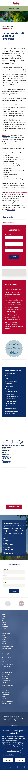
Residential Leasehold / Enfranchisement (12, 402)
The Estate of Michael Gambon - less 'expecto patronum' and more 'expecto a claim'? (14, 325)
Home (3, 26)
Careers (7, 378)
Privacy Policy (11, 209)
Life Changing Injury (11, 391)
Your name (8, 234)
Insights (4, 622)
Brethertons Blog (10, 373)
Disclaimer (5, 720)
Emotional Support (10, 409)
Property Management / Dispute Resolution (12, 398)
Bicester (4, 654)
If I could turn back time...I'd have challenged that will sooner (13, 295)
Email (6, 248)
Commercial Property (11, 381)
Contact (4, 628)
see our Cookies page (13, 751)
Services (4, 620)
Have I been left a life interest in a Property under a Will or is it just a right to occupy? (14, 302)
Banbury (4, 634)
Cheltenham (5, 672)
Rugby (3, 691)
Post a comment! (10, 222)
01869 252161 (6, 453)
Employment (9, 386)
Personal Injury (9, 394)
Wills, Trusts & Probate (11, 406)
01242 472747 (6, 457)
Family (7, 389)
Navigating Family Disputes (13, 289)
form (5, 445)
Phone (6, 241)
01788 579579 (6, 461)
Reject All (20, 760)
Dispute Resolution (7, 28)
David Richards (6, 135)
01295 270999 (7, 449)
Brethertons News (10, 376)
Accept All (8, 760)
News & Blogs (10, 26)
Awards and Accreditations (13, 371)
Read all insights (14, 506)
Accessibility (12, 720)
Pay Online (5, 626)
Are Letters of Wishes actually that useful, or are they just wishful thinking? (14, 309)
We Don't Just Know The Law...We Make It (12, 412)
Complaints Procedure (8, 716)
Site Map (11, 718)
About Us (4, 616)
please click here (9, 755)
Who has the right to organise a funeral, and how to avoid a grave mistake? (13, 317)
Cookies (19, 720)
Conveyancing (9, 384)
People (4, 618)
